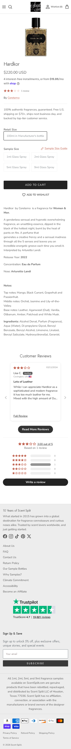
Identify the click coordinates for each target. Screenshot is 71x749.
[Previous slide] (6, 397)
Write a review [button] (36, 482)
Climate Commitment (16, 580)
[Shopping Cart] (67, 7)
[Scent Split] (36, 7)
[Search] (12, 7)
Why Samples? (12, 574)
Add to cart (35, 185)
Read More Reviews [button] (35, 429)
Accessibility (10, 586)
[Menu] (4, 7)
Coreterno (13, 98)
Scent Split (16, 744)
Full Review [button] (20, 416)
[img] (21, 368)
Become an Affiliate (15, 591)
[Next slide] (65, 397)
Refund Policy (28, 733)
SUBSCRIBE (35, 663)
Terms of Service (11, 737)
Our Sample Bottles (15, 569)
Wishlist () (56, 6)
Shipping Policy (46, 733)
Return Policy (11, 563)
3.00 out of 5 (45, 444)
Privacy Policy (10, 733)
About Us (8, 546)
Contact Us (9, 557)
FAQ (5, 551)
